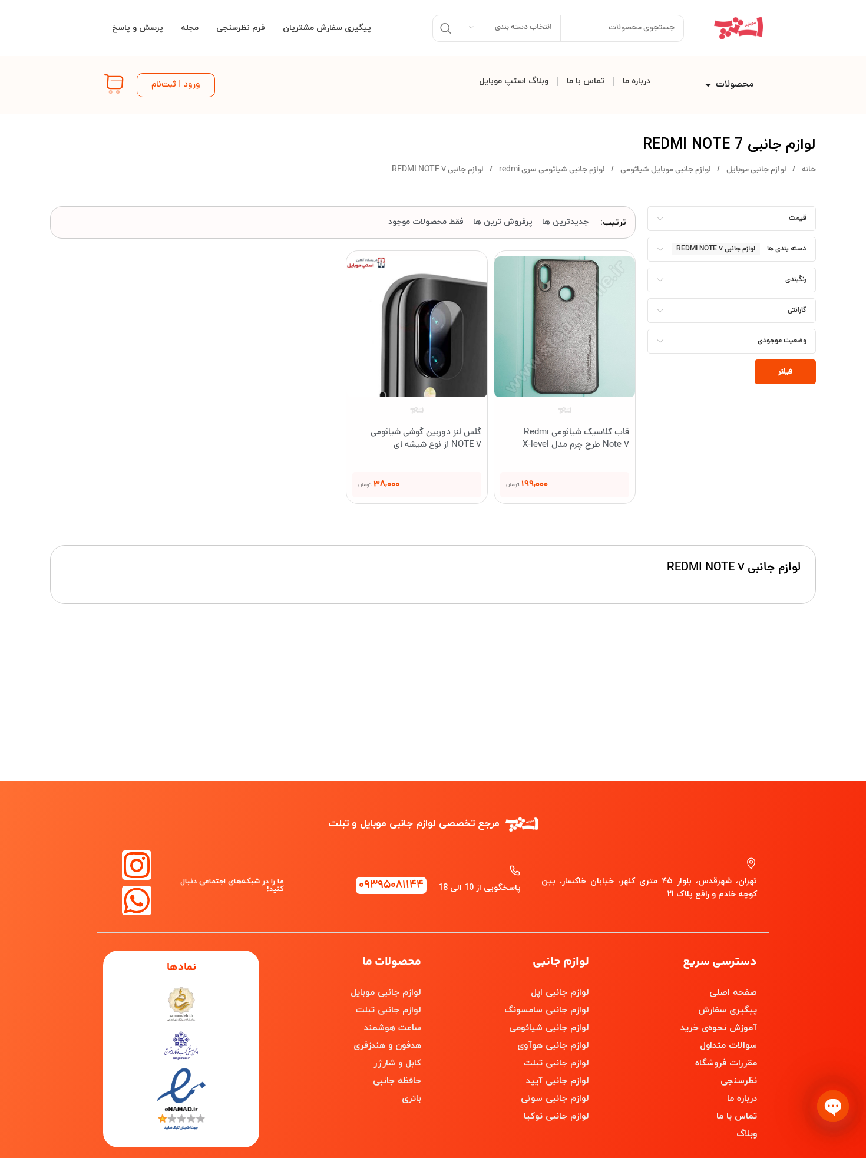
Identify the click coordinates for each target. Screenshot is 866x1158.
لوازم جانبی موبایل (755, 170)
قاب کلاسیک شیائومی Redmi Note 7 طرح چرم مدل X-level (576, 439)
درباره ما (636, 81)
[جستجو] (446, 28)
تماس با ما (585, 81)
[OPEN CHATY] (833, 1106)
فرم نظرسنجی (240, 28)
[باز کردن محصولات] (708, 84)
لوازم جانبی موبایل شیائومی (664, 170)
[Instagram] (136, 865)
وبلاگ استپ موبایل (513, 81)
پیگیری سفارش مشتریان (327, 28)
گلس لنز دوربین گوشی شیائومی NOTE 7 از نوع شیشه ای (426, 439)
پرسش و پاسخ (137, 28)
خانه (808, 170)
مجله (190, 28)
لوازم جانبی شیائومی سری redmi (550, 170)
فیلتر (785, 372)
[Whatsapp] (136, 900)
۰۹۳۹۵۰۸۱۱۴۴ (391, 885)
